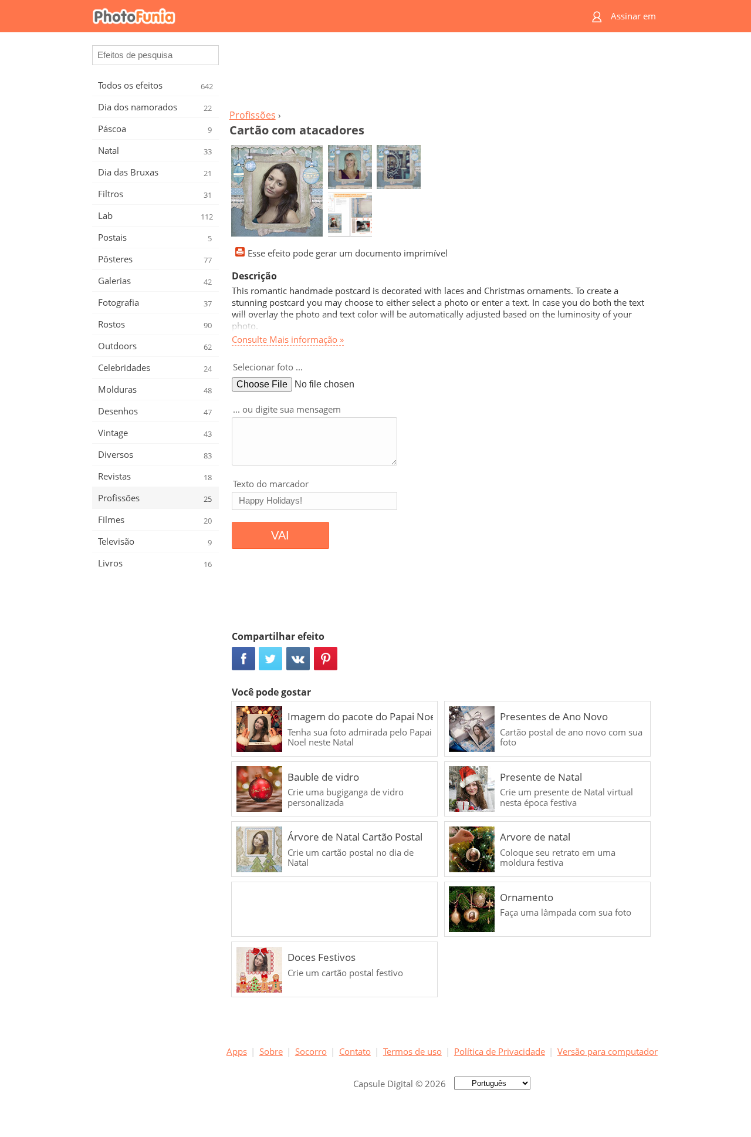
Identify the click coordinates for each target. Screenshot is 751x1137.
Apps (236, 1051)
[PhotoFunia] (330, 16)
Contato (355, 1051)
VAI (280, 535)
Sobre (271, 1051)
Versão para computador (607, 1051)
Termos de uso (412, 1051)
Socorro (311, 1051)
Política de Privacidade (499, 1051)
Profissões (252, 115)
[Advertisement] (441, 74)
